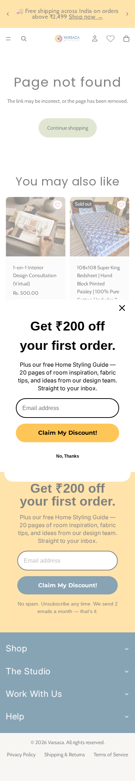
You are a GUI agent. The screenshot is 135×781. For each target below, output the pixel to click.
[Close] (122, 308)
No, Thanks (67, 456)
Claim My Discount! (67, 432)
